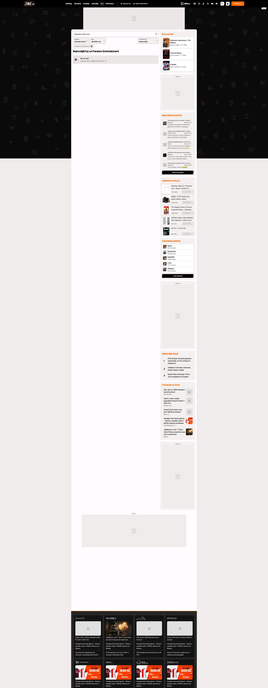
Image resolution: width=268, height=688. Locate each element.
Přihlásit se (238, 4)
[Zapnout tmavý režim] (228, 4)
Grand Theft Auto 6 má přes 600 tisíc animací (173, 411)
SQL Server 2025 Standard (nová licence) (174, 391)
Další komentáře (177, 172)
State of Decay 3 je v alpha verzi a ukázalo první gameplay (178, 654)
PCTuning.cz (168, 394)
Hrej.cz (166, 437)
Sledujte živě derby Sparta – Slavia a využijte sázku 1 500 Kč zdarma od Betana (174, 421)
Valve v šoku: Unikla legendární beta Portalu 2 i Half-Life (174, 401)
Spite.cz (166, 414)
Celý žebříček (177, 276)
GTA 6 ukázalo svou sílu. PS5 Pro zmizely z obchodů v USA (117, 654)
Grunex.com (168, 405)
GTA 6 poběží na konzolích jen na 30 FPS (149, 654)
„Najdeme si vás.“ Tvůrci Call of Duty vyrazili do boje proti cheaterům (174, 432)
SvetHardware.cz (169, 425)
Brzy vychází (167, 34)
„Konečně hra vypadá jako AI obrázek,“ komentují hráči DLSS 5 (86, 654)
